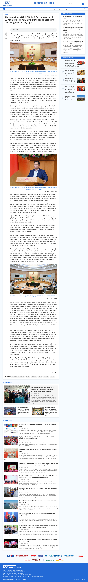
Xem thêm (8, 420)
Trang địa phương (66, 9)
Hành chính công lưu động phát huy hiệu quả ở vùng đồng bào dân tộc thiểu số (38, 489)
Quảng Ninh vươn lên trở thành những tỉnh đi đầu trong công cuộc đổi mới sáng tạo (38, 501)
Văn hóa (47, 9)
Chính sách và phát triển (31, 9)
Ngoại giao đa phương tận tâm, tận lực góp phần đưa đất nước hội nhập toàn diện (37, 514)
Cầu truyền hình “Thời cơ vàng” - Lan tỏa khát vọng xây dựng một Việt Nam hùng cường (38, 540)
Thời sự (9, 9)
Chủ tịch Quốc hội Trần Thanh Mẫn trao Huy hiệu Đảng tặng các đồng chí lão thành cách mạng (70, 89)
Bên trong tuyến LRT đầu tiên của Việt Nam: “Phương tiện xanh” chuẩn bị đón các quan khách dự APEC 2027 (72, 63)
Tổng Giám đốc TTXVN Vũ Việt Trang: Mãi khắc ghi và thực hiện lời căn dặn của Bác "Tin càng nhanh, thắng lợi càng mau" (38, 526)
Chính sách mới (68, 13)
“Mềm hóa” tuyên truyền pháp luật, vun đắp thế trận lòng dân (70, 80)
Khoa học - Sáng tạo (55, 9)
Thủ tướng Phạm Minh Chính (18, 376)
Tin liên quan (9, 382)
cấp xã (40, 376)
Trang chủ (76, 579)
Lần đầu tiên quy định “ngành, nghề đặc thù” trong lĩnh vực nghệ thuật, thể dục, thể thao (73, 42)
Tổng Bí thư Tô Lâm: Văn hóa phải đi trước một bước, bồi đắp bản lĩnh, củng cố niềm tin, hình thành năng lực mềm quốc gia (38, 476)
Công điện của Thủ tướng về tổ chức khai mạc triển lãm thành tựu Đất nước (38, 450)
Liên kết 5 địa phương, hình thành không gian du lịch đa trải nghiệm (70, 73)
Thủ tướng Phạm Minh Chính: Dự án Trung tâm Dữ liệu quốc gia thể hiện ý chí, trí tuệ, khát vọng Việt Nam (43, 389)
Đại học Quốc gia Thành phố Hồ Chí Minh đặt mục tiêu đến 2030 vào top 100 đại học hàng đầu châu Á (37, 437)
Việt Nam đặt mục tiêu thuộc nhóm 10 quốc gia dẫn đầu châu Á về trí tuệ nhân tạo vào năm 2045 (73, 29)
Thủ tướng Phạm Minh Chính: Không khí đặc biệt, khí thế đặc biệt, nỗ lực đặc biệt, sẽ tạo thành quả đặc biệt (23, 410)
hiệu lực (52, 376)
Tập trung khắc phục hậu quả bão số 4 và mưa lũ (72, 17)
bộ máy (27, 376)
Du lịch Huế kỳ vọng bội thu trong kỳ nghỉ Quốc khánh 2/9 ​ (70, 98)
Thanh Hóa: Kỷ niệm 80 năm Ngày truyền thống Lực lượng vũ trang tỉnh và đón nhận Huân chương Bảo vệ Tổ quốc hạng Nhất (38, 464)
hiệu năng (46, 376)
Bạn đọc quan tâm (68, 57)
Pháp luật (20, 9)
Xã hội (14, 9)
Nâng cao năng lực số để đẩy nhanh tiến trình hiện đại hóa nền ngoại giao (37, 425)
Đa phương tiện (77, 9)
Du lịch (41, 9)
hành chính (34, 376)
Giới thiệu (83, 579)
